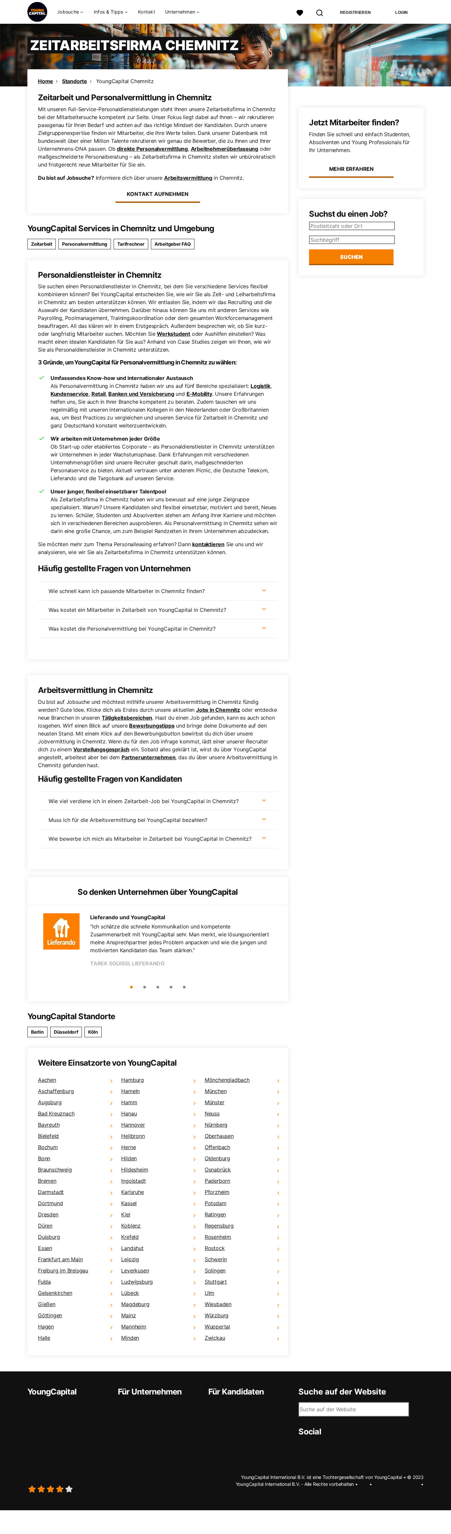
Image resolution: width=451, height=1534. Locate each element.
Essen (45, 1248)
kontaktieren (208, 544)
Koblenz (131, 1225)
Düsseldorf (66, 1032)
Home (45, 81)
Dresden (48, 1214)
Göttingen (50, 1315)
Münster (215, 1102)
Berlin (37, 1032)
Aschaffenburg (56, 1091)
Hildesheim (134, 1169)
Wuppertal (217, 1326)
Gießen (46, 1304)
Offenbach (217, 1147)
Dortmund (50, 1203)
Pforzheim (217, 1192)
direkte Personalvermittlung (152, 148)
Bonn (44, 1158)
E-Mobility (199, 394)
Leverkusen (135, 1270)
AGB (363, 1484)
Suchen (351, 257)
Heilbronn (133, 1136)
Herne (128, 1147)
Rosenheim (218, 1237)
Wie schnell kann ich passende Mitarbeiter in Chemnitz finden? (127, 591)
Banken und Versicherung (141, 394)
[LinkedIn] (320, 1447)
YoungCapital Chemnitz (125, 81)
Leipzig (130, 1259)
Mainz (128, 1315)
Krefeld (130, 1237)
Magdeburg (135, 1304)
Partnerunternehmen (148, 757)
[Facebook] (349, 1447)
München (216, 1091)
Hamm (129, 1102)
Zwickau (215, 1337)
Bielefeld (48, 1136)
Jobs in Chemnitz (218, 709)
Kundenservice (69, 394)
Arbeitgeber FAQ (173, 244)
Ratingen (215, 1214)
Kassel (129, 1203)
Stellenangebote (228, 1406)
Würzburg (216, 1315)
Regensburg (219, 1225)
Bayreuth (48, 1124)
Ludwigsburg (137, 1281)
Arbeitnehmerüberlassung (224, 148)
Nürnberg (216, 1124)
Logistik (260, 386)
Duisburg (49, 1237)
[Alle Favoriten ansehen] (300, 12)
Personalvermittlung (84, 244)
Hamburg (132, 1080)
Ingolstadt (133, 1180)
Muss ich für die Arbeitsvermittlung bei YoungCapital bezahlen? (128, 820)
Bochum (48, 1147)
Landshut (132, 1248)
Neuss (212, 1113)
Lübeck (130, 1293)
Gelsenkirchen (55, 1293)
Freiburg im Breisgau (63, 1270)
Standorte (74, 81)
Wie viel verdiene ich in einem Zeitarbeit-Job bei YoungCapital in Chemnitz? (144, 801)
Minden (130, 1337)
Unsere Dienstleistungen (147, 1406)
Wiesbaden (218, 1304)
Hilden (129, 1158)
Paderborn (217, 1180)
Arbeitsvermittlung (188, 177)
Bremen (47, 1180)
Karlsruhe (132, 1192)
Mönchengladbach (227, 1080)
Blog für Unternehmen (144, 1432)
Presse (35, 1432)
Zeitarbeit (41, 244)
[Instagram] (335, 1447)
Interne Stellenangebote (56, 1419)
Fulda (44, 1281)
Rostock (215, 1248)
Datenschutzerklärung (396, 1484)
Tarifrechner (131, 244)
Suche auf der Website (342, 1391)
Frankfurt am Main (60, 1259)
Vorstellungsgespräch (101, 749)
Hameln (130, 1091)
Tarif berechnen (137, 1419)
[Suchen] (320, 12)
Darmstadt (51, 1192)
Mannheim (133, 1326)
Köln (93, 1032)
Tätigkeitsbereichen (127, 717)
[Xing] (305, 1447)
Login (401, 12)
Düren (45, 1225)
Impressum (412, 1491)
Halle (44, 1337)
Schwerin (216, 1259)
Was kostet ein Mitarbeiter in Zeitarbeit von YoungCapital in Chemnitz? (137, 610)
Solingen (215, 1270)
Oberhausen (219, 1136)
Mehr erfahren (351, 169)
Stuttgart (216, 1281)
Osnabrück (218, 1169)
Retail (98, 394)
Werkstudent (173, 333)
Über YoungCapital (50, 1406)
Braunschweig (55, 1169)
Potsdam (215, 1203)
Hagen (46, 1326)
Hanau (129, 1113)
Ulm (209, 1293)
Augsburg (49, 1102)
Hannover (133, 1124)
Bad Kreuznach (56, 1113)
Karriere (217, 1432)
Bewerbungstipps (151, 725)
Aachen (47, 1080)
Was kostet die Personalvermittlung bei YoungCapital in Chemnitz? (132, 628)
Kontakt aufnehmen (158, 194)
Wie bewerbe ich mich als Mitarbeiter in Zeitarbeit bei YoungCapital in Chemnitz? (150, 838)
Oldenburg (217, 1158)
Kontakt (146, 12)
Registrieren (355, 12)
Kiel (125, 1214)
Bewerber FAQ (225, 1445)
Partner (36, 1445)
